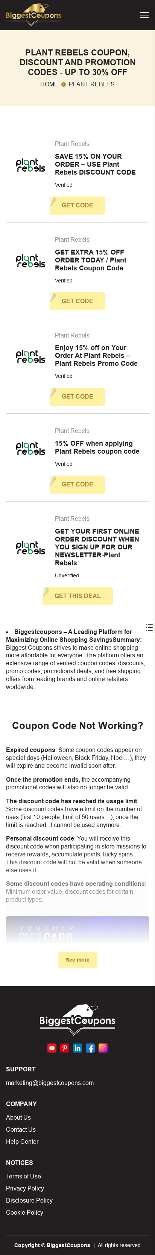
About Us (18, 1117)
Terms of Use (23, 1176)
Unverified (67, 575)
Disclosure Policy (29, 1200)
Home (49, 84)
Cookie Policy (24, 1212)
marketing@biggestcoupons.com (50, 1083)
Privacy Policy (25, 1188)
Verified (64, 185)
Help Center (22, 1141)
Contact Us (21, 1129)
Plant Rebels (72, 144)
